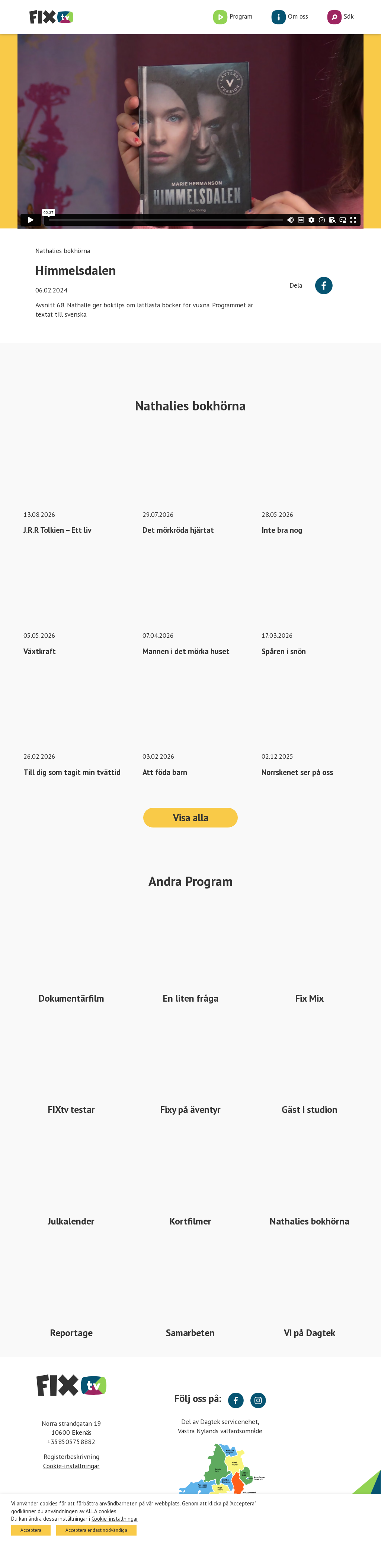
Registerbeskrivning (71, 1456)
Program (240, 16)
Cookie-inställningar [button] (71, 1466)
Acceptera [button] (30, 1530)
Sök (348, 16)
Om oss (297, 16)
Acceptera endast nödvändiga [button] (96, 1530)
